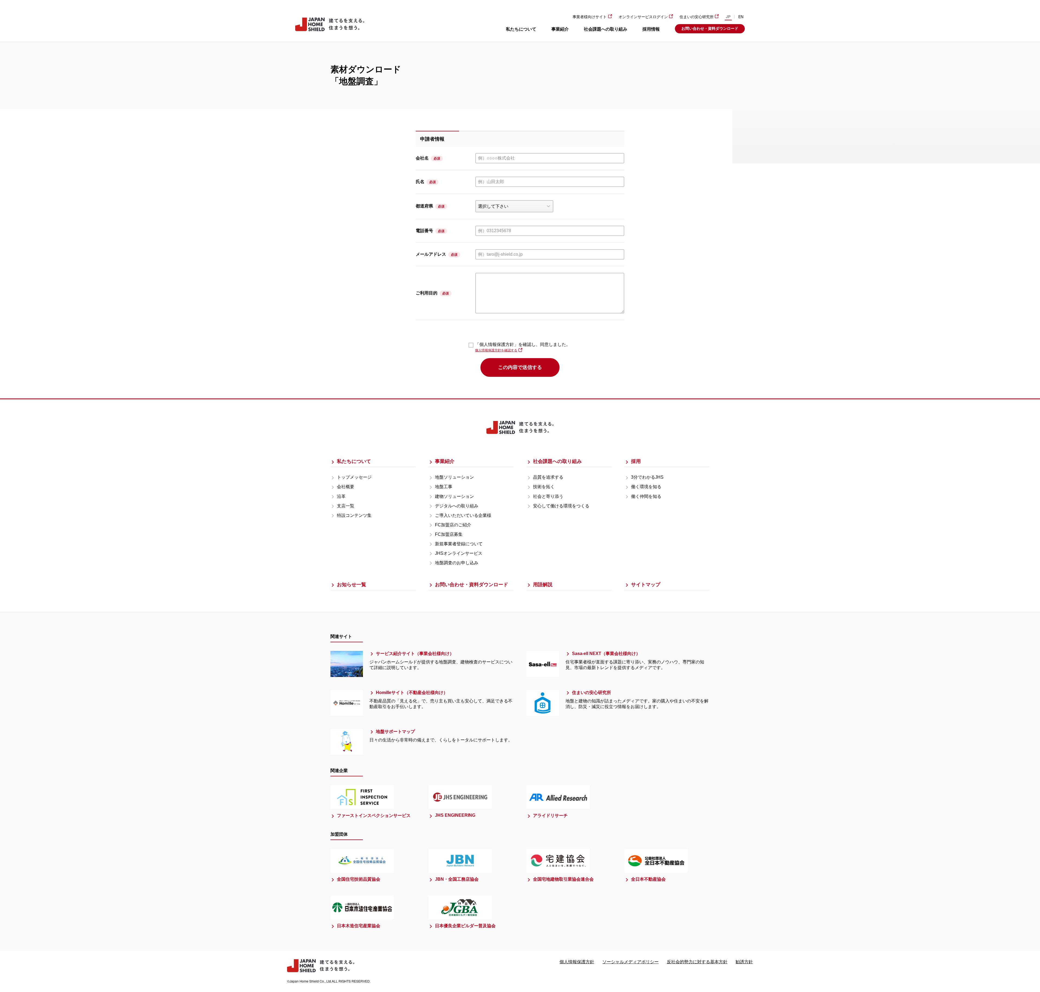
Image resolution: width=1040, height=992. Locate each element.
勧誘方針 (744, 961)
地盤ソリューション (454, 477)
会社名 (422, 158)
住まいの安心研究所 (697, 17)
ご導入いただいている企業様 (463, 515)
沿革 (341, 496)
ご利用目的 (426, 293)
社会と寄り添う (548, 496)
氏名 (420, 181)
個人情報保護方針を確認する (496, 350)
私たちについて (521, 29)
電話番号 (424, 230)
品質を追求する (548, 477)
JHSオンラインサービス (458, 553)
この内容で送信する (520, 367)
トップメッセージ (354, 477)
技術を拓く (544, 486)
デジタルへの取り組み (456, 506)
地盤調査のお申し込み (456, 562)
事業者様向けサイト (590, 17)
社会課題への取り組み (605, 29)
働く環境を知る (646, 486)
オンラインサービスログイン (643, 17)
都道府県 (424, 206)
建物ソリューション (454, 496)
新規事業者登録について (459, 544)
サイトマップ (645, 584)
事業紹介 (560, 29)
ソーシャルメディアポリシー (630, 961)
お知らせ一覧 (351, 584)
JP (728, 16)
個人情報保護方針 (577, 961)
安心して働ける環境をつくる (561, 506)
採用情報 (651, 29)
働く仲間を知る (646, 496)
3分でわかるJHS (647, 477)
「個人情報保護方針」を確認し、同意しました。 (522, 344)
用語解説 (542, 584)
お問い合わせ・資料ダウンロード (709, 28)
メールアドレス (431, 254)
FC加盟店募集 (449, 534)
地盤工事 (443, 486)
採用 (636, 461)
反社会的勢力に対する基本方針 (697, 961)
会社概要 (345, 486)
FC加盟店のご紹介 (453, 525)
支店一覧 (345, 506)
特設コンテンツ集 (354, 515)
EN (740, 16)
